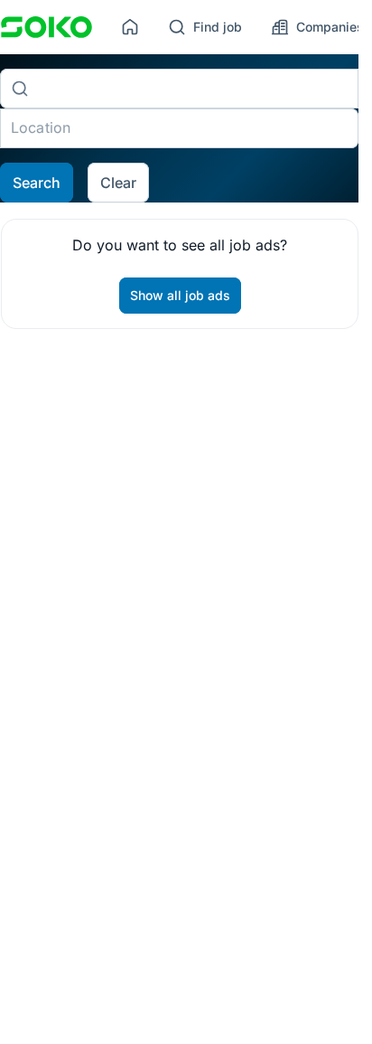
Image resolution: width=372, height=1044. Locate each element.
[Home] (130, 27)
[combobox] (194, 88)
